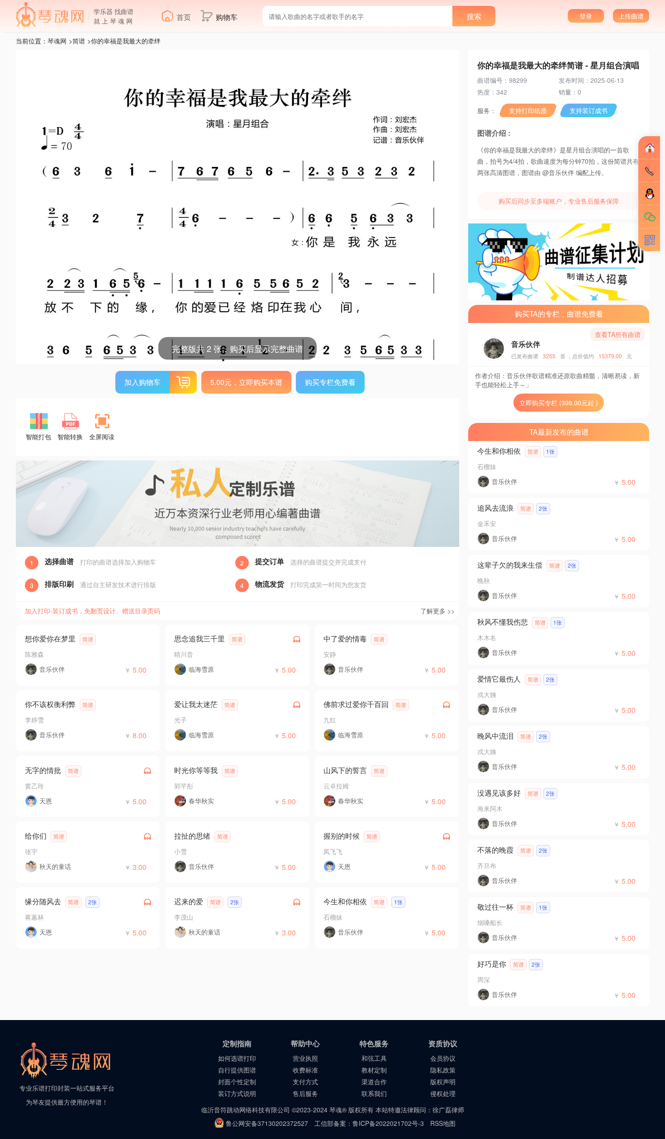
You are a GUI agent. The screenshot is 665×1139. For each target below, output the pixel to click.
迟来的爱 (188, 901)
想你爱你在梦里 (50, 638)
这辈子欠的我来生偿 (509, 565)
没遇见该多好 (499, 793)
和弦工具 (374, 1058)
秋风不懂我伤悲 (502, 622)
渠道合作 (374, 1081)
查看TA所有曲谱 (618, 334)
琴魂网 (57, 40)
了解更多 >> (437, 610)
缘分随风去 (43, 901)
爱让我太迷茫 (196, 704)
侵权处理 (443, 1093)
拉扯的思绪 (192, 836)
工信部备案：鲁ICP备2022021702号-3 (369, 1123)
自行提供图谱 (237, 1069)
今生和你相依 (345, 901)
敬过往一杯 (495, 907)
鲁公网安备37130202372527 (267, 1123)
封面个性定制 (237, 1081)
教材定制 (374, 1069)
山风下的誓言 (345, 770)
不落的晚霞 (495, 850)
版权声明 (443, 1081)
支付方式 (305, 1081)
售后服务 (305, 1093)
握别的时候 (341, 836)
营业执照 (305, 1058)
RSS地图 (443, 1123)
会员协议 (443, 1058)
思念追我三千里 (199, 638)
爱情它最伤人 (499, 679)
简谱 (78, 40)
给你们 (36, 836)
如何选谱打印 (237, 1058)
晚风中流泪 (495, 736)
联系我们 (374, 1093)
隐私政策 (443, 1069)
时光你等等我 (196, 770)
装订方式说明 (237, 1093)
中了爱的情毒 (345, 638)
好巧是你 (491, 964)
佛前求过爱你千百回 (356, 704)
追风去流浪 (495, 508)
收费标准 (305, 1069)
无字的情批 (43, 770)
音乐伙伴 (525, 344)
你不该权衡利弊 (50, 704)
